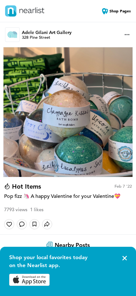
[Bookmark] (34, 224)
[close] (124, 258)
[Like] (9, 224)
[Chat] (22, 224)
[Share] (47, 224)
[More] (127, 34)
